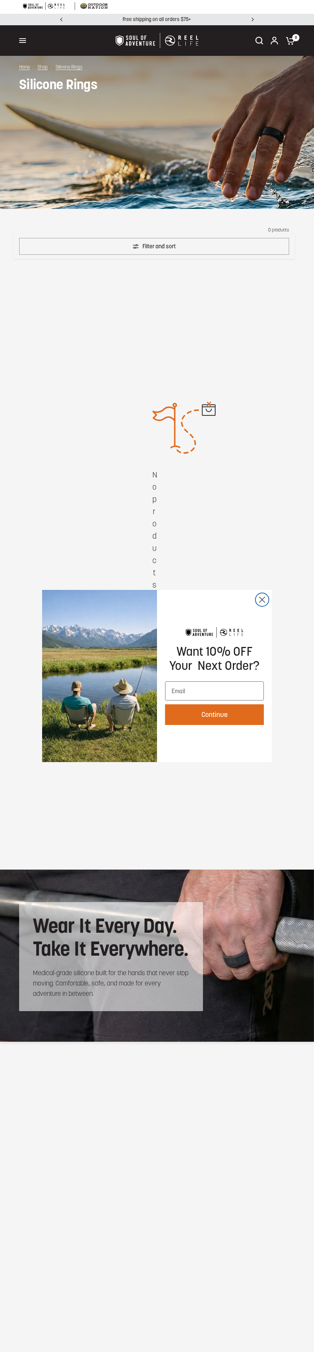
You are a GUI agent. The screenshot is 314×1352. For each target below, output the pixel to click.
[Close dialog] (262, 599)
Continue (214, 714)
